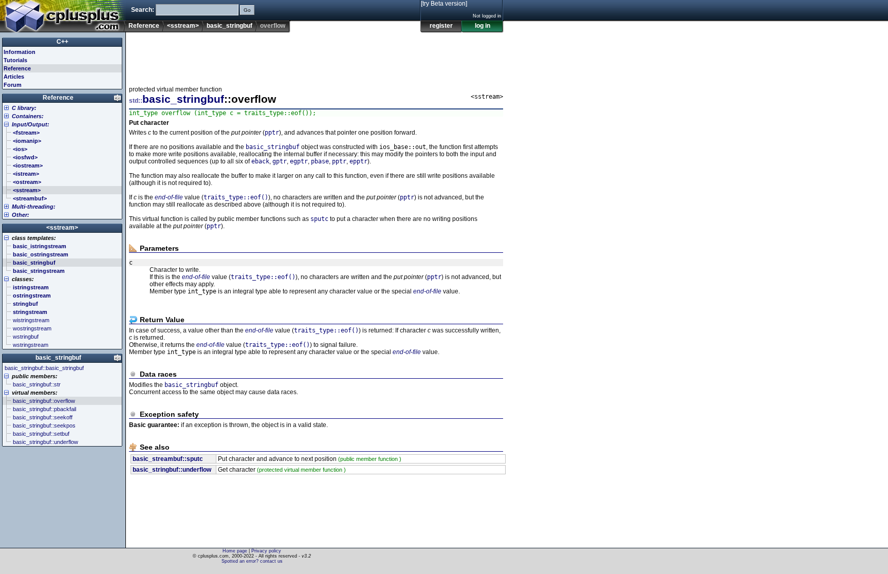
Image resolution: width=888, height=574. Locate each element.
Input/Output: (30, 124)
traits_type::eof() (235, 197)
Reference (143, 25)
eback (260, 161)
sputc (319, 219)
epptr (358, 161)
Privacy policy (266, 550)
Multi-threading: (33, 206)
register (441, 25)
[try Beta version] (444, 3)
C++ (62, 41)
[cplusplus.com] (63, 16)
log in (482, 25)
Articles (14, 76)
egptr (299, 161)
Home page (235, 550)
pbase (320, 161)
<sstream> (183, 25)
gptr (279, 161)
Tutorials (15, 60)
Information (19, 52)
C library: (24, 108)
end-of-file (169, 197)
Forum (13, 85)
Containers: (28, 116)
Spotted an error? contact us (252, 561)
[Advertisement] (316, 56)
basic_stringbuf (229, 25)
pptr (272, 132)
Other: (20, 215)
